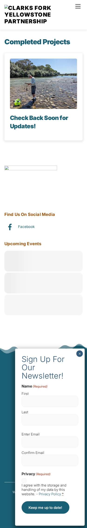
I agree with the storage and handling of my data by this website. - (44, 489)
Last (25, 412)
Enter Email (31, 434)
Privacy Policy (50, 494)
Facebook (26, 226)
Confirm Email (33, 452)
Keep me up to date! (45, 507)
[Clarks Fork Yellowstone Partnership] (42, 21)
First (25, 393)
